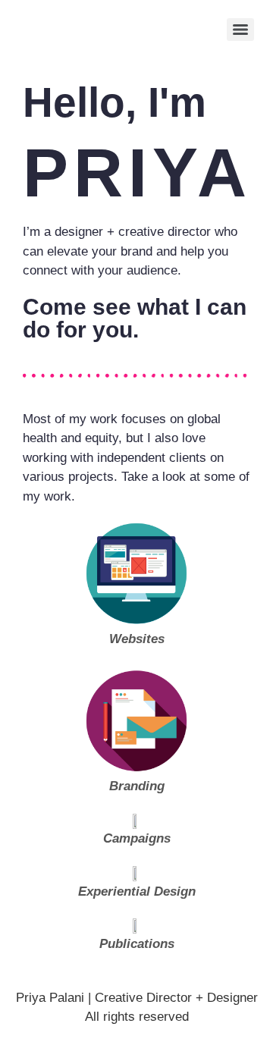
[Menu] (240, 29)
